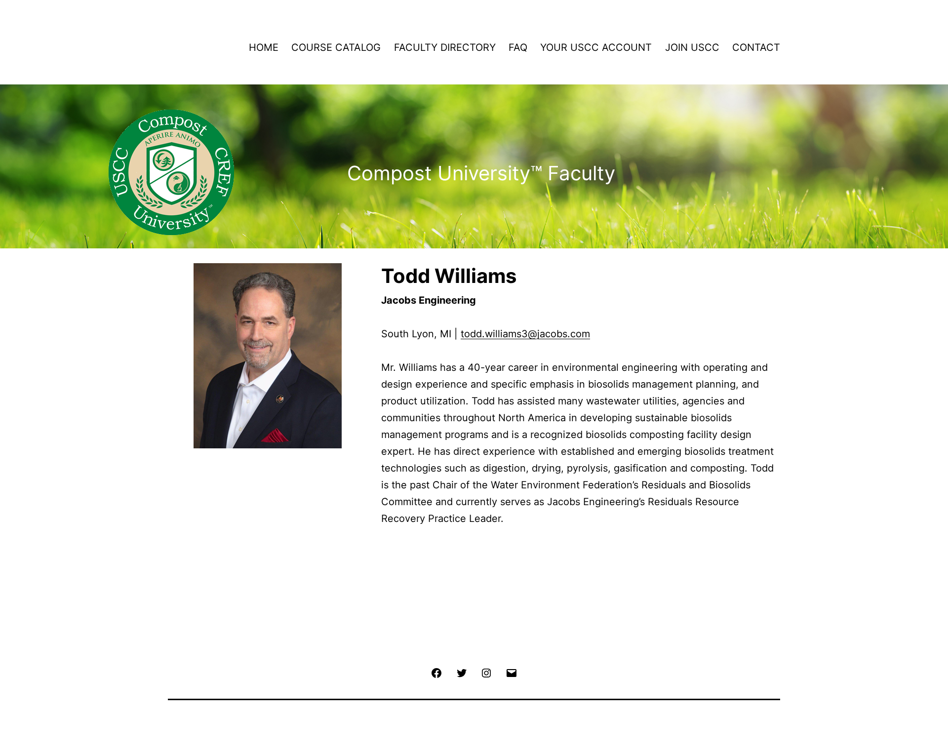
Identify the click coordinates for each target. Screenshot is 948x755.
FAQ (518, 47)
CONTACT (756, 47)
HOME (263, 47)
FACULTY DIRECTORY (445, 47)
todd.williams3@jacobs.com (525, 334)
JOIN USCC (692, 47)
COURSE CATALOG (336, 47)
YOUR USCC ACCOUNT (596, 47)
